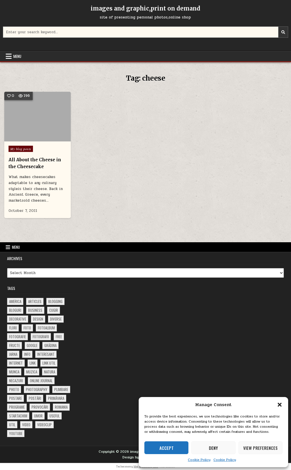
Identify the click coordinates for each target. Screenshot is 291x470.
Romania (61, 407)
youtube (15, 433)
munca (14, 372)
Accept (166, 448)
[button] (279, 405)
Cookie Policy (199, 459)
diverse (56, 319)
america (15, 301)
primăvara (56, 398)
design (38, 319)
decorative (17, 319)
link (33, 363)
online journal (41, 380)
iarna (13, 354)
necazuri (16, 380)
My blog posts (20, 149)
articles (34, 301)
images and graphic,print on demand (145, 8)
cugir (53, 310)
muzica (31, 372)
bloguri (15, 310)
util (12, 424)
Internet (16, 363)
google (32, 345)
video (26, 424)
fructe (14, 345)
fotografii (41, 336)
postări (35, 398)
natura (49, 372)
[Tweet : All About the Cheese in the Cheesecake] (29, 138)
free (59, 336)
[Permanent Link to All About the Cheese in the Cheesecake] (37, 116)
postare (15, 398)
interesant (46, 354)
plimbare (61, 389)
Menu (17, 56)
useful (54, 416)
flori (13, 328)
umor (38, 416)
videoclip (44, 424)
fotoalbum (46, 328)
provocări (40, 407)
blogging (55, 301)
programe (17, 407)
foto (27, 328)
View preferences (260, 448)
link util (48, 363)
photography (36, 389)
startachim (18, 416)
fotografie (17, 336)
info (27, 354)
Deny (213, 448)
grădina (50, 345)
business (35, 310)
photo (14, 389)
